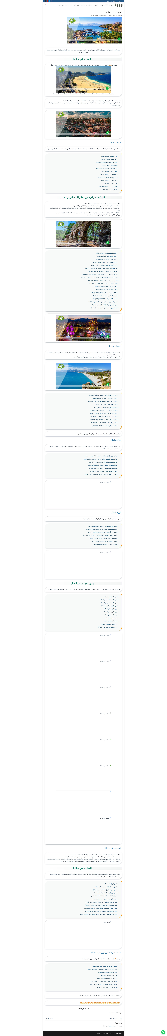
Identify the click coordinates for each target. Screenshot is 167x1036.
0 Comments (94, 15)
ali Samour (118, 15)
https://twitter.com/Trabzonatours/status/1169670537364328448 (100, 1002)
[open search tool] (45, 5)
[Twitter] (49, 1)
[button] (163, 1032)
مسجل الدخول (112, 1026)
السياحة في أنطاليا (113, 1013)
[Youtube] (47, 1)
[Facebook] (51, 1)
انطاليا (110, 65)
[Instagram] (45, 1)
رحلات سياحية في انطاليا (103, 15)
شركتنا (116, 959)
